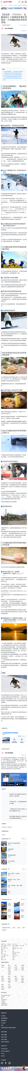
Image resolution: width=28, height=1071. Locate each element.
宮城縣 (9, 970)
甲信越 (22, 965)
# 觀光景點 (4, 930)
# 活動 (14, 927)
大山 (13, 958)
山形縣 (9, 972)
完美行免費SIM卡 (5, 1051)
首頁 (2, 5)
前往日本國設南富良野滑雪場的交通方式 (13, 76)
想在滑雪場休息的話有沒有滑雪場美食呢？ (13, 74)
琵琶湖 (14, 956)
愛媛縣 (2, 989)
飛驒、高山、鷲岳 (16, 952)
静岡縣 (9, 979)
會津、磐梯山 (3, 946)
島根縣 (22, 979)
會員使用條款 (4, 1018)
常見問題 (3, 1023)
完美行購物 (4, 1039)
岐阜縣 (9, 978)
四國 (2, 984)
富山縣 (16, 967)
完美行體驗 (4, 1034)
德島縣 (2, 986)
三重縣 (9, 982)
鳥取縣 (22, 978)
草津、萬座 (3, 953)
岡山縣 (22, 981)
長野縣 (22, 970)
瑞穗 (13, 959)
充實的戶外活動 (4, 1005)
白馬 (2, 958)
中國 (22, 976)
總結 (5, 79)
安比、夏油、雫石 (4, 948)
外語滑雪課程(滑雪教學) (5, 995)
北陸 (15, 965)
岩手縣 (9, 968)
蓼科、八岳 (15, 946)
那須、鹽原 (3, 956)
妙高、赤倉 (15, 944)
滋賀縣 (16, 978)
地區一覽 (24, 869)
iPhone (2, 1053)
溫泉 (2, 998)
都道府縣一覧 (23, 899)
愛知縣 (9, 981)
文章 (6, 5)
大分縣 (9, 987)
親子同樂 (3, 996)
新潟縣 (22, 967)
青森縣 (9, 967)
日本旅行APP (4, 1048)
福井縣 (16, 970)
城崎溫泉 (14, 953)
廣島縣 (22, 982)
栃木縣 (2, 978)
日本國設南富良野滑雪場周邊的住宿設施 (13, 78)
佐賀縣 (9, 986)
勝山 (13, 951)
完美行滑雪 (4, 1037)
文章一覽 (23, 30)
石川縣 (16, 968)
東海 (9, 976)
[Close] (27, 1065)
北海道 (3, 834)
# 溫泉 (19, 927)
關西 (15, 976)
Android (3, 1056)
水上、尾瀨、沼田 (4, 955)
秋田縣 (9, 971)
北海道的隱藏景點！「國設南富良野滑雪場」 (14, 71)
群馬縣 (2, 979)
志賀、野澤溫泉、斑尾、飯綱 (18, 945)
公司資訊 (3, 1015)
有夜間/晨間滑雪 (4, 1003)
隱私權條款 (3, 1020)
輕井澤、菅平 (3, 959)
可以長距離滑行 (4, 999)
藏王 (2, 952)
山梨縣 (22, 968)
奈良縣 (16, 981)
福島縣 (9, 974)
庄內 (26, 944)
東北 (9, 965)
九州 (9, 984)
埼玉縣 (2, 981)
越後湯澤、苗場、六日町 (17, 948)
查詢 (2, 1025)
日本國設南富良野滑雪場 (10, 733)
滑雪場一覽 (24, 838)
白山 (13, 949)
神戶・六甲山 (15, 955)
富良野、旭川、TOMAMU (6, 827)
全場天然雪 (3, 1002)
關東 (2, 976)
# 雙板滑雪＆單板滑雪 (6, 25)
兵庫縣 (16, 979)
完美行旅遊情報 (5, 1041)
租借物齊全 (3, 1001)
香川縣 (2, 987)
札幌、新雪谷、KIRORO (5, 945)
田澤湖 (2, 949)
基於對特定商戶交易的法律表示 (8, 1027)
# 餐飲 (23, 927)
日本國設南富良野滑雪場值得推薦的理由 (13, 73)
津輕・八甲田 (3, 951)
